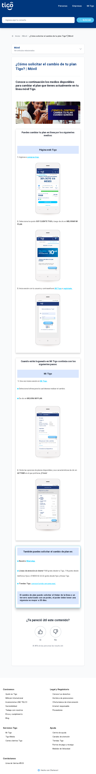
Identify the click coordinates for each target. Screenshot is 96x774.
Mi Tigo (90, 6)
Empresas (77, 6)
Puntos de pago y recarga (63, 745)
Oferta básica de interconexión (65, 702)
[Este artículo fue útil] (40, 631)
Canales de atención (61, 737)
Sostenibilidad (11, 706)
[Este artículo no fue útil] (55, 631)
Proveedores (57, 710)
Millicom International (14, 698)
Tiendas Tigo (57, 741)
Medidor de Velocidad (61, 749)
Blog (7, 718)
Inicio (17, 36)
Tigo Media (10, 737)
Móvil (24, 36)
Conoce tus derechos (61, 694)
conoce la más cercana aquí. (43, 584)
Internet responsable (60, 706)
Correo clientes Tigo (14, 741)
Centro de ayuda (59, 733)
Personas (62, 6)
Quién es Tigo (11, 694)
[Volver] (13, 36)
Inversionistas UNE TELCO (16, 702)
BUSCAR (87, 20)
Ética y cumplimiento (14, 714)
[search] (38, 20)
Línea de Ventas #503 (15, 763)
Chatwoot (54, 770)
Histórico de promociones (62, 698)
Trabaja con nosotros (14, 710)
